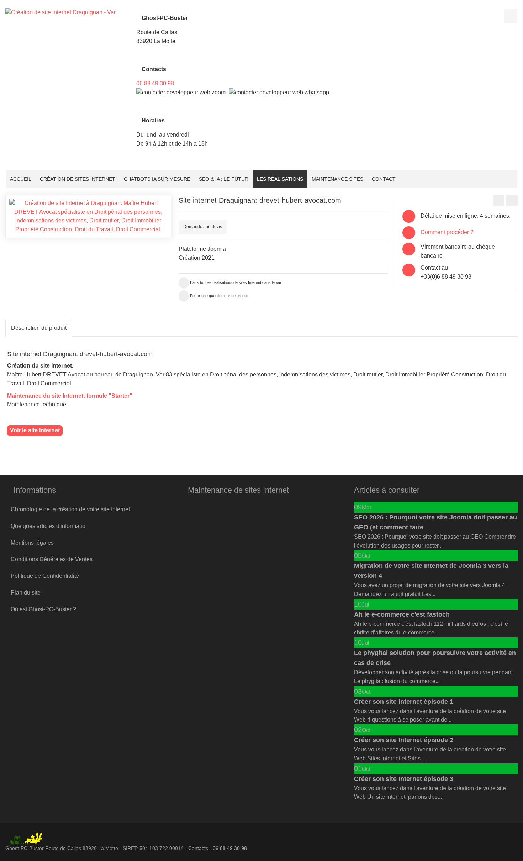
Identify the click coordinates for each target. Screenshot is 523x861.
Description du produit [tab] (39, 328)
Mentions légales (32, 543)
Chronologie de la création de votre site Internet (70, 509)
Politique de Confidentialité (45, 576)
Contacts (198, 848)
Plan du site (26, 593)
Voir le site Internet (35, 430)
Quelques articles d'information (50, 526)
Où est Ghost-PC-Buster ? (43, 609)
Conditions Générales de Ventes (52, 559)
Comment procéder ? (447, 232)
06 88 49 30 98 (155, 83)
